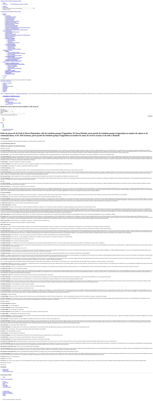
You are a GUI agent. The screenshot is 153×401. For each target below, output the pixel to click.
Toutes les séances (11, 39)
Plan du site (5, 384)
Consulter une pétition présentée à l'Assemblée (16, 53)
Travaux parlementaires (7, 30)
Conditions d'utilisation (7, 392)
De (1, 113)
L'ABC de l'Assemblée (7, 82)
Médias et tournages (9, 101)
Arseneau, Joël (5, 369)
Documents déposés (11, 40)
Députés (4, 14)
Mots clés (2, 109)
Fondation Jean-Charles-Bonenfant (11, 28)
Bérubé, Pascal (5, 370)
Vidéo (4, 61)
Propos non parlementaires (10, 36)
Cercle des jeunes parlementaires (11, 26)
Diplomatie (5, 90)
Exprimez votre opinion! (7, 50)
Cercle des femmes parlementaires (11, 25)
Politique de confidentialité (8, 393)
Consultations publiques (10, 56)
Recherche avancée (6, 9)
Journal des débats (8, 32)
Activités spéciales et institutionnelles (15, 68)
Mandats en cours (11, 46)
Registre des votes (11, 43)
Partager (2, 122)
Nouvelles (7, 100)
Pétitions (7, 51)
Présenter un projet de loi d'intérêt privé (13, 60)
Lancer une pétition (11, 54)
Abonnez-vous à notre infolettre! (6, 379)
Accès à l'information (7, 387)
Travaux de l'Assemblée (10, 38)
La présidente (7, 15)
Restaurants (5, 85)
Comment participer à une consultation (15, 57)
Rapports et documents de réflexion (14, 49)
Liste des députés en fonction (10, 16)
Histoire (4, 91)
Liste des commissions (12, 45)
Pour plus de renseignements (5, 80)
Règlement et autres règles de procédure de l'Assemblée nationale (17, 35)
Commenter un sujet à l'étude (11, 59)
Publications (5, 88)
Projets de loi (10, 41)
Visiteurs (4, 84)
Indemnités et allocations (10, 24)
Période (1, 112)
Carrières (4, 6)
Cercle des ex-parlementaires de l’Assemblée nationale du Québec (17, 27)
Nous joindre (5, 7)
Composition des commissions (11, 22)
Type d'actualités (3, 110)
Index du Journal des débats (10, 34)
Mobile (4, 394)
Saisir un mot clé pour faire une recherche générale (12, 8)
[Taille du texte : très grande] (4, 119)
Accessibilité (5, 385)
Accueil (4, 13)
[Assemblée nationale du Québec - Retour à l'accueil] (10, 11)
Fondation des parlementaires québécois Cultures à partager (16, 29)
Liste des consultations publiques (14, 58)
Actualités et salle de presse (8, 86)
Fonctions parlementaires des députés (12, 21)
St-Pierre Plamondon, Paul (8, 371)
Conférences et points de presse (21, 93)
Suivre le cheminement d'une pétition (15, 55)
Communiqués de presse (9, 98)
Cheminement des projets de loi (13, 42)
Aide (4, 383)
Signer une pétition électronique (14, 52)
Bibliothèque (5, 87)
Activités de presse (11, 67)
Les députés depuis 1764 (10, 17)
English (4, 395)
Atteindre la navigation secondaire (14, 0)
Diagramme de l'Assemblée (8, 129)
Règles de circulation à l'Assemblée (14, 102)
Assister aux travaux (9, 37)
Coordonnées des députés (10, 18)
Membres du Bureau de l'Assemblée (12, 23)
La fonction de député (9, 20)
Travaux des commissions (10, 44)
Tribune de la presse (9, 104)
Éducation (5, 89)
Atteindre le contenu (4, 0)
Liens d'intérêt (5, 382)
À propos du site (6, 391)
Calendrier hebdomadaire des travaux (12, 31)
